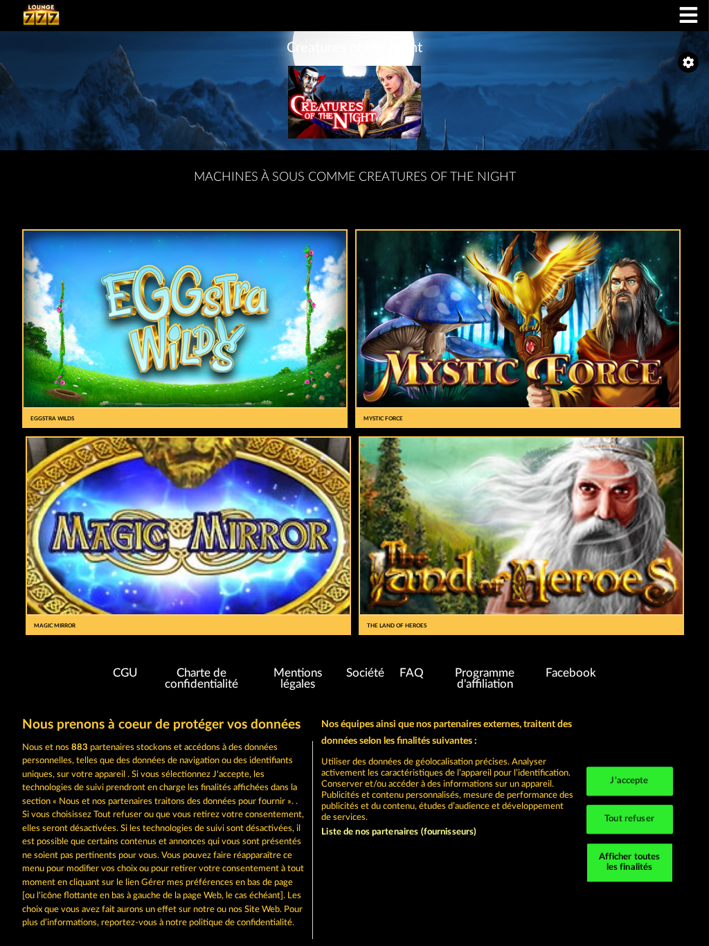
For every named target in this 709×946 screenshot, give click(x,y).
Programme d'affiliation (484, 679)
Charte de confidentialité (201, 679)
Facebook (571, 673)
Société (365, 673)
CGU (125, 673)
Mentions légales (297, 679)
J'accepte (629, 781)
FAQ (412, 673)
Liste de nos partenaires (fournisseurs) (398, 832)
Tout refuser (629, 818)
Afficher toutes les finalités (630, 863)
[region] (354, 824)
